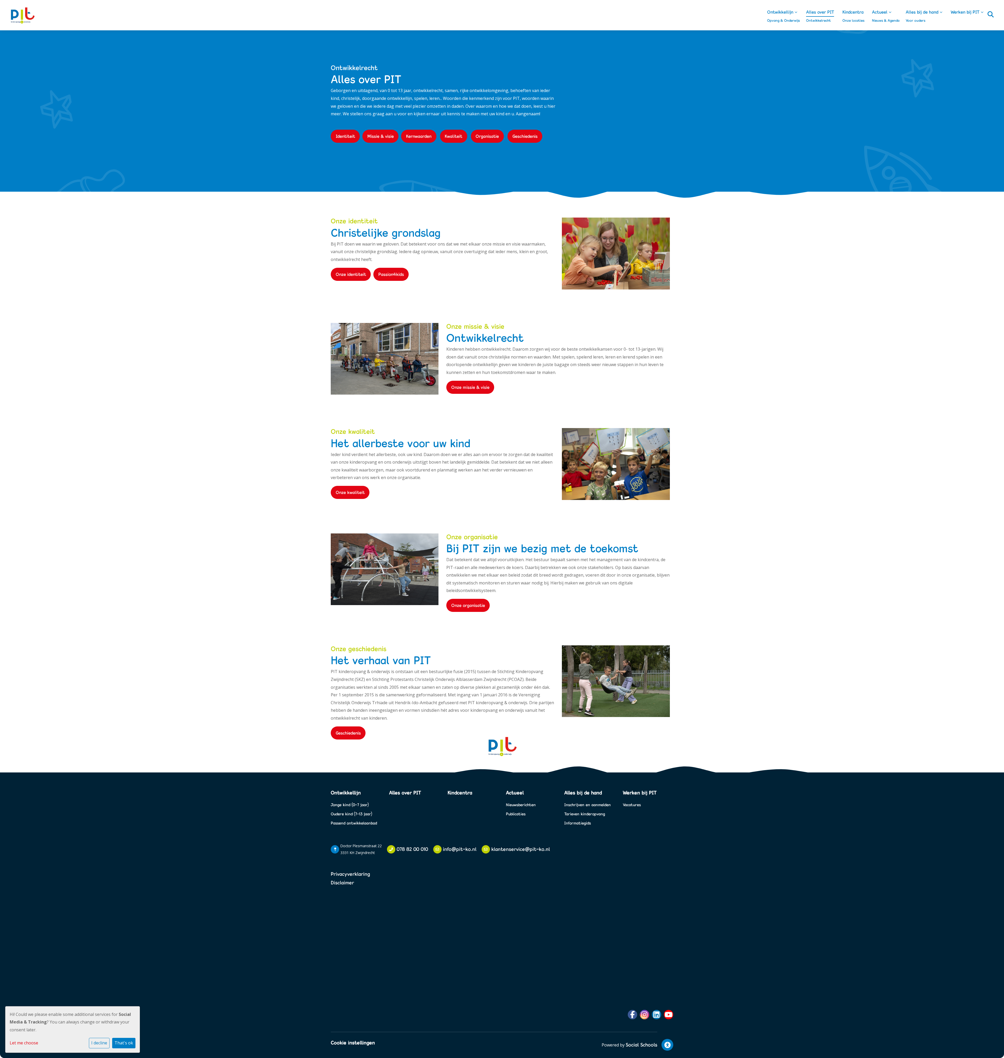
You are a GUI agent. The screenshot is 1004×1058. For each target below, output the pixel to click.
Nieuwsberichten (521, 804)
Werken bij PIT (966, 12)
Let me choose (24, 1043)
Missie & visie (380, 136)
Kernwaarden (418, 136)
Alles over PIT (820, 12)
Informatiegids (577, 823)
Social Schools (641, 1045)
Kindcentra (853, 12)
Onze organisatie (468, 605)
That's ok (124, 1043)
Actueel (880, 12)
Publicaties (516, 813)
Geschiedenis (525, 136)
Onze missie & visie (470, 387)
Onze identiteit (351, 274)
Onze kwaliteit (350, 492)
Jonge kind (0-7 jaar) (350, 804)
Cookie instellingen (353, 1042)
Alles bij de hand (923, 12)
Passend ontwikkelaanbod (354, 823)
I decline (99, 1043)
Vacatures (632, 804)
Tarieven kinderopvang (584, 813)
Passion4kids (391, 274)
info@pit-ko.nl (459, 849)
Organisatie (487, 136)
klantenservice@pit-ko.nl (520, 849)
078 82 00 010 (412, 849)
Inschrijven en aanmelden (587, 804)
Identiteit (345, 136)
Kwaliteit (453, 136)
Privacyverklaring (350, 874)
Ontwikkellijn (781, 12)
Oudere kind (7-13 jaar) (351, 813)
